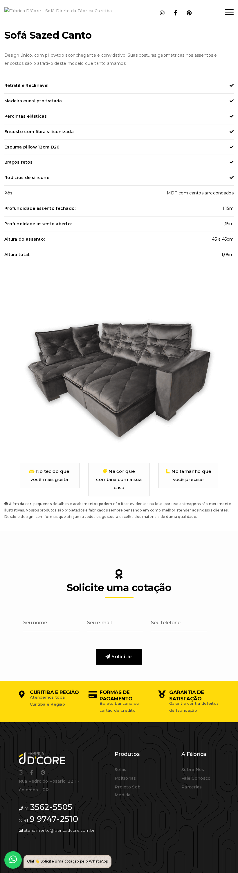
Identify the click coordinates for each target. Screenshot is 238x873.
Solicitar (121, 656)
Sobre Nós (192, 769)
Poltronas (125, 778)
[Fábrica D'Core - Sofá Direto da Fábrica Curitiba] (58, 10)
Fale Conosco (196, 778)
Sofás (121, 769)
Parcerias (191, 787)
